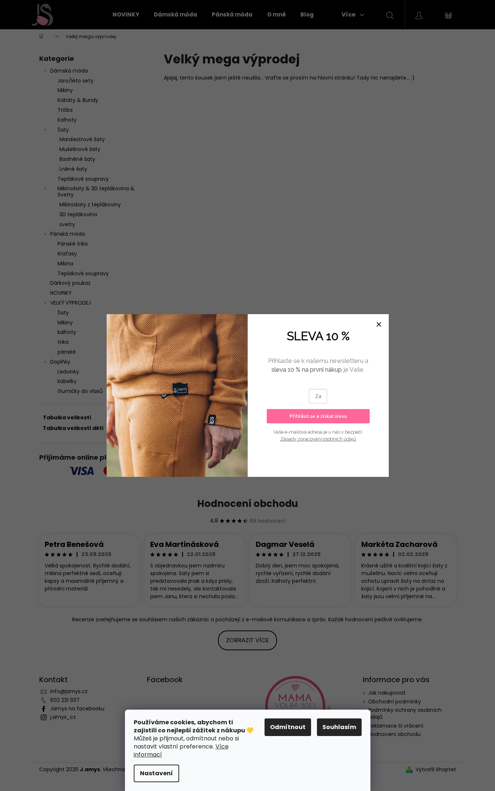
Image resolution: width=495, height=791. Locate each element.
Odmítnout (288, 727)
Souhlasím (339, 727)
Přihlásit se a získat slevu (318, 416)
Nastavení (156, 773)
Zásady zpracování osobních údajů (318, 439)
